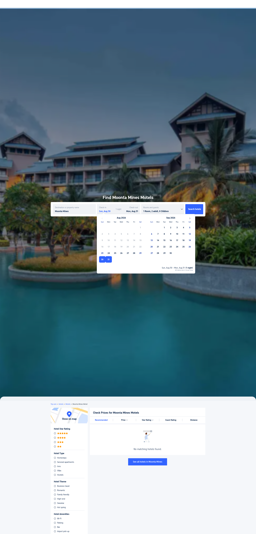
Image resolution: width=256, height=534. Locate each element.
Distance (193, 420)
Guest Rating (170, 420)
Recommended (101, 420)
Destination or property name (67, 207)
